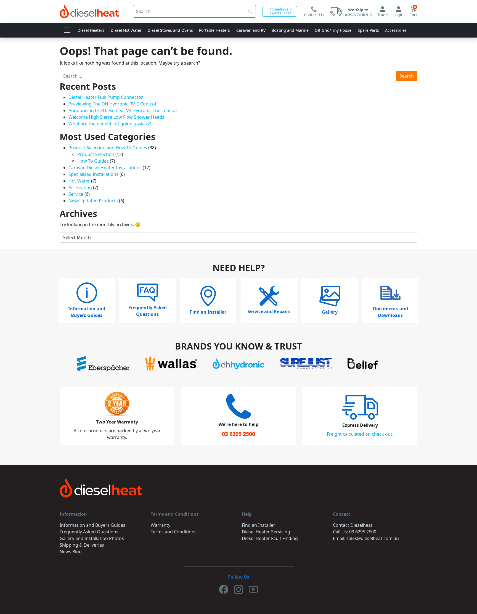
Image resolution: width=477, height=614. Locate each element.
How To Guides (93, 161)
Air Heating (80, 187)
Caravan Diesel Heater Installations (105, 168)
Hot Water (79, 181)
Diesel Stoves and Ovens (170, 30)
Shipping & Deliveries (82, 545)
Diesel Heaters (91, 30)
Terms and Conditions (174, 532)
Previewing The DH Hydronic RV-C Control (112, 104)
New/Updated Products (93, 201)
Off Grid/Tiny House (333, 30)
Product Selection (95, 154)
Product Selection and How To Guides (107, 148)
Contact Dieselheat (352, 525)
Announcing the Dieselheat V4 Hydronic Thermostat (122, 110)
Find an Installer (208, 312)
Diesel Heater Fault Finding (270, 538)
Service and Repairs (269, 311)
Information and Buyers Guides (279, 11)
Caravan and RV (251, 30)
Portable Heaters (214, 30)
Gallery (330, 312)
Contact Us (314, 14)
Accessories (396, 30)
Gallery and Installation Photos (92, 538)
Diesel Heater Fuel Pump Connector (105, 97)
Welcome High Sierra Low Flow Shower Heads (116, 117)
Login (398, 14)
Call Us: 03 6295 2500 (354, 532)
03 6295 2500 (238, 434)
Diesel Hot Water (126, 30)
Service (75, 194)
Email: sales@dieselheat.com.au (366, 538)
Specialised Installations (93, 174)
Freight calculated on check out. (360, 434)
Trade (382, 14)
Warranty (160, 525)
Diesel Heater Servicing (266, 532)
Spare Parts (368, 30)
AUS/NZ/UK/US (358, 12)
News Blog (71, 552)
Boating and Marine (290, 30)
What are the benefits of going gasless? (109, 124)
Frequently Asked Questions (147, 311)
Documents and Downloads (390, 312)
